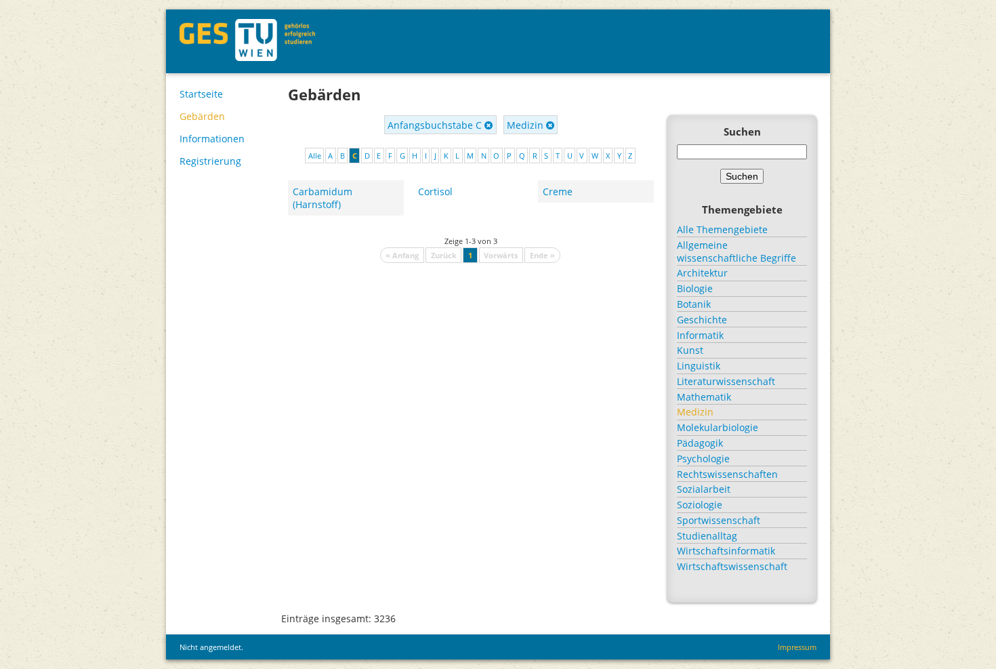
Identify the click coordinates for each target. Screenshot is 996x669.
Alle (314, 155)
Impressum (797, 647)
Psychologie (703, 458)
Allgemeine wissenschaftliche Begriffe (736, 251)
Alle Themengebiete (722, 229)
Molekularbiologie (717, 427)
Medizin (526, 125)
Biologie (695, 288)
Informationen (212, 138)
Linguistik (698, 365)
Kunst (690, 350)
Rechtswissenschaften (727, 474)
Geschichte (702, 319)
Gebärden (202, 116)
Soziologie (699, 504)
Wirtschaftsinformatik (726, 550)
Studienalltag (707, 535)
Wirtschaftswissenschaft (732, 566)
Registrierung (210, 161)
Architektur (702, 272)
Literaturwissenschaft (726, 381)
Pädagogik (700, 443)
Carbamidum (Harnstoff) (322, 198)
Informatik (700, 335)
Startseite (201, 93)
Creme (558, 191)
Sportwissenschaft (718, 520)
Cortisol (435, 191)
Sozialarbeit (703, 489)
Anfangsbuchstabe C (436, 125)
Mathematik (704, 396)
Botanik (694, 304)
